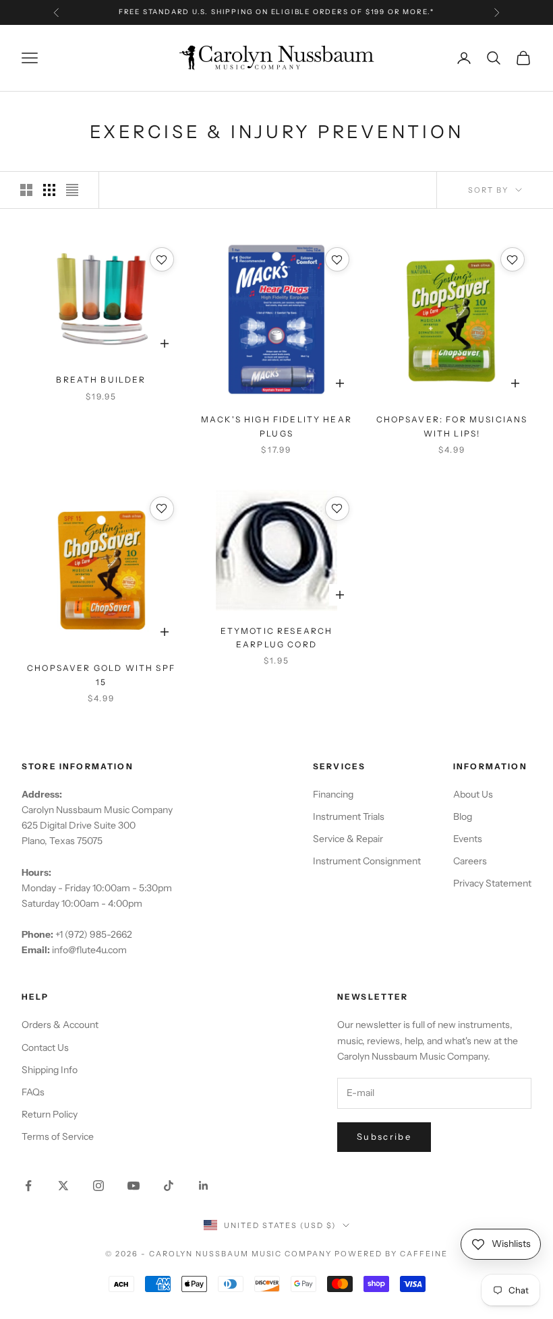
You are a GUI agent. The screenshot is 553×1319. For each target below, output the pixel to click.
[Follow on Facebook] (28, 1185)
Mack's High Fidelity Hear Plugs (276, 426)
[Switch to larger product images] (26, 190)
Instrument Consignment (367, 861)
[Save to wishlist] (162, 259)
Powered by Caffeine (391, 1253)
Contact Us (45, 1047)
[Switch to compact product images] (72, 190)
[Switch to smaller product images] (49, 190)
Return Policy (50, 1114)
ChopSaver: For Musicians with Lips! (452, 426)
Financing (333, 794)
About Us (473, 794)
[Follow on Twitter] (63, 1185)
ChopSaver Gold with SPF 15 (101, 674)
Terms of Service (58, 1136)
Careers (470, 861)
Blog (462, 816)
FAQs (33, 1092)
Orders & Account (60, 1025)
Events (467, 839)
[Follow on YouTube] (133, 1185)
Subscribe (384, 1136)
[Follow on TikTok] (168, 1185)
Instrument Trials (348, 816)
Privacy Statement (492, 883)
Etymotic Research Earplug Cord (277, 637)
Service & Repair (348, 839)
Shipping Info (50, 1070)
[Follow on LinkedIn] (203, 1185)
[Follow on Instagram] (98, 1185)
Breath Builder (101, 380)
